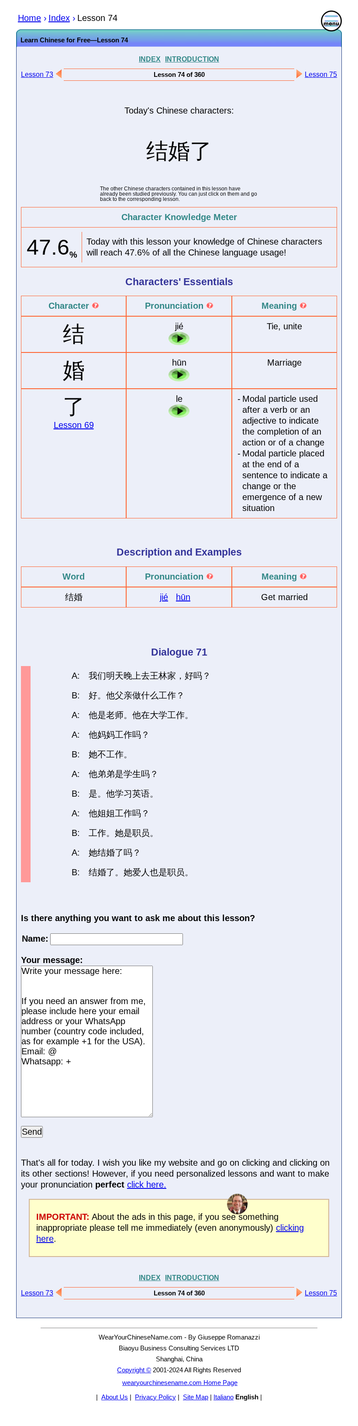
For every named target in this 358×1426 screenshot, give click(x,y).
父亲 (123, 695)
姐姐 (106, 813)
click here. (146, 1184)
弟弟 (106, 774)
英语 (141, 793)
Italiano (223, 1397)
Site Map (195, 1397)
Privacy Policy (155, 1397)
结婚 (106, 852)
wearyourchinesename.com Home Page (180, 1382)
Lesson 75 (321, 74)
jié (164, 597)
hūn (183, 597)
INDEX (150, 59)
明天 (115, 675)
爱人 (141, 872)
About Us (114, 1397)
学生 (132, 774)
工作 (167, 695)
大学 (158, 715)
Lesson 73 (37, 74)
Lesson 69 (74, 425)
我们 (97, 675)
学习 (123, 793)
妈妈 (106, 734)
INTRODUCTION (192, 59)
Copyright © (134, 1370)
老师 (115, 715)
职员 (141, 833)
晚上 (132, 675)
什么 (149, 695)
